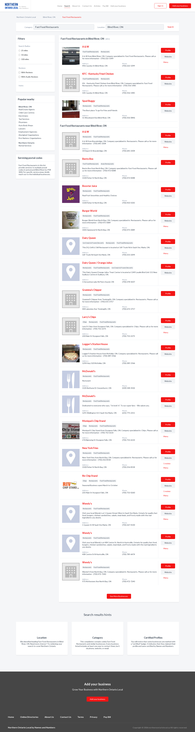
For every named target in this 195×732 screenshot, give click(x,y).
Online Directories (29, 717)
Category (28, 27)
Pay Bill (105, 6)
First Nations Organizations (30, 138)
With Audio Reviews (29, 77)
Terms (80, 717)
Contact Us (87, 6)
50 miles (24, 55)
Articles (97, 6)
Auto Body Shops (26, 125)
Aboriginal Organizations (29, 135)
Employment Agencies (28, 132)
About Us (76, 6)
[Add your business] (97, 696)
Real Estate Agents (27, 109)
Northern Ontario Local (26, 17)
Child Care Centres (26, 113)
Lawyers (22, 128)
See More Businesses (119, 596)
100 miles (25, 59)
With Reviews (27, 72)
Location (101, 27)
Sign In (160, 6)
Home (59, 6)
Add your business (118, 6)
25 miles (24, 50)
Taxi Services (24, 119)
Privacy (93, 717)
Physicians (23, 122)
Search (67, 6)
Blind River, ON (49, 17)
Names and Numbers (45, 727)
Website (168, 56)
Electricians (23, 116)
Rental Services (25, 145)
